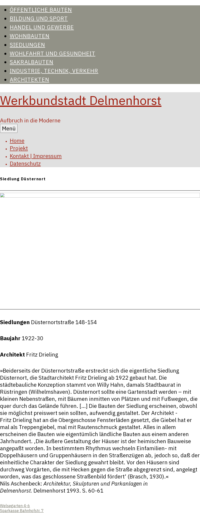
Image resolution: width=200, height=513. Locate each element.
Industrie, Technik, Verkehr (54, 70)
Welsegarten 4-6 (15, 505)
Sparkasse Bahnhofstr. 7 (22, 510)
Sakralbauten (31, 61)
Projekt (19, 148)
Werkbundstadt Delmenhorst (80, 100)
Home (17, 140)
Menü (9, 128)
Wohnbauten (30, 35)
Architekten (29, 79)
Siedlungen (27, 44)
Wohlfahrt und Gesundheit (52, 53)
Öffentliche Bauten (41, 9)
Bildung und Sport (39, 18)
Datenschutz (25, 163)
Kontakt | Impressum (36, 155)
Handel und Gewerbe (42, 27)
